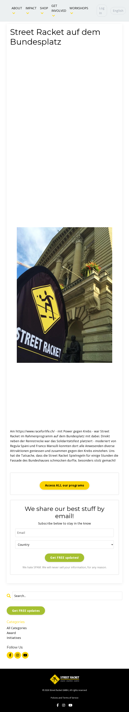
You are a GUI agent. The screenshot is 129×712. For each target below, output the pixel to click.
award (11, 633)
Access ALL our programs (64, 485)
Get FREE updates (26, 611)
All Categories (17, 628)
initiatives (14, 638)
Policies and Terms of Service (64, 697)
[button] (64, 237)
